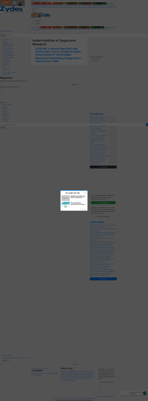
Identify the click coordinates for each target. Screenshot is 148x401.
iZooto (85, 209)
